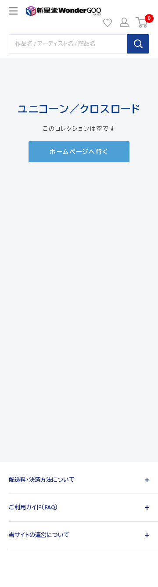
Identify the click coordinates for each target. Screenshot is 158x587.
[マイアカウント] (124, 22)
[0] (141, 22)
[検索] (138, 44)
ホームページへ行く (79, 151)
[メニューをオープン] (13, 10)
